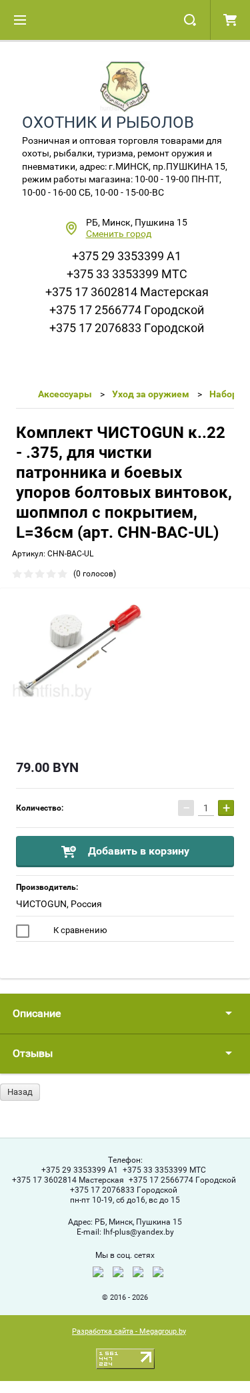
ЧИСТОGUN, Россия (59, 903)
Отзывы (33, 1053)
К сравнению (79, 930)
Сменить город (118, 233)
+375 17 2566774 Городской (126, 310)
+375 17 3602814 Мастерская (127, 292)
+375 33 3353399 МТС (127, 274)
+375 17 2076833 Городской (126, 328)
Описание (37, 1013)
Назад (20, 1092)
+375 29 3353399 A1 (126, 256)
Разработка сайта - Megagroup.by (129, 1331)
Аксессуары (65, 394)
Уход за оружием (150, 394)
